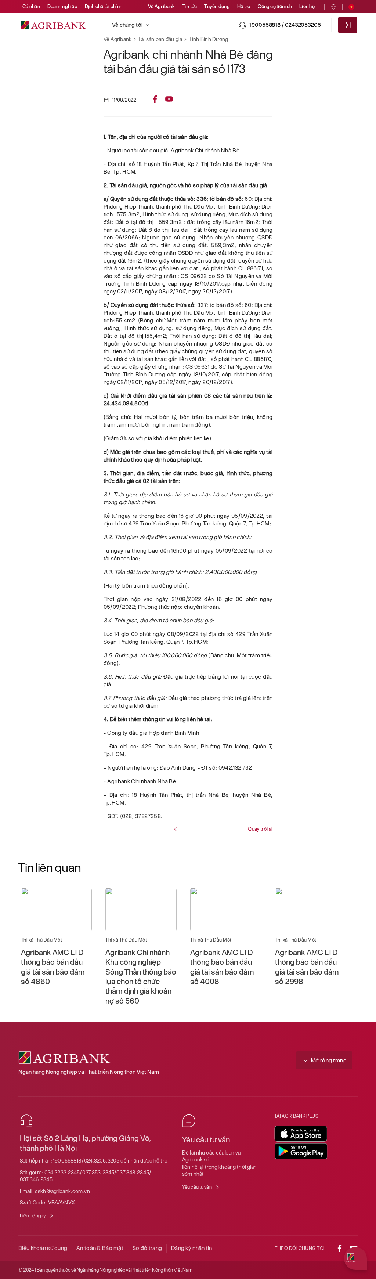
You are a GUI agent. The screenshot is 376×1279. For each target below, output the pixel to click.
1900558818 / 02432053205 (285, 25)
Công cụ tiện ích (275, 6)
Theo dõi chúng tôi (300, 1248)
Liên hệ (307, 6)
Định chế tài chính (103, 6)
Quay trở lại (260, 829)
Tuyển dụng (216, 6)
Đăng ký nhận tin (191, 1248)
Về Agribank (161, 6)
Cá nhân (31, 6)
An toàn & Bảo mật (99, 1248)
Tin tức (189, 6)
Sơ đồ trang (147, 1248)
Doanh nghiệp (62, 6)
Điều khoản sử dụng (42, 1248)
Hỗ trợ (243, 6)
